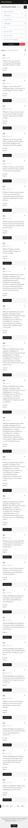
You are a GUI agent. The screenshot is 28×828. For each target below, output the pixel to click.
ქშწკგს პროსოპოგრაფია (6, 2)
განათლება (8, 271)
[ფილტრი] (25, 7)
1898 (4, 269)
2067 (18, 806)
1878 (4, 55)
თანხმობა (14, 825)
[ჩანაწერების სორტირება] (25, 50)
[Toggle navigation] (25, 2)
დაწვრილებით (7, 75)
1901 (4, 535)
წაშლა (22, 44)
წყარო (5, 70)
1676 (11, 806)
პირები (5, 68)
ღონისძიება (9, 109)
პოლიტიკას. (20, 820)
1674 (3, 806)
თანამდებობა (9, 565)
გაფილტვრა (11, 44)
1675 (7, 806)
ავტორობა (8, 58)
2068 (22, 806)
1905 (4, 563)
